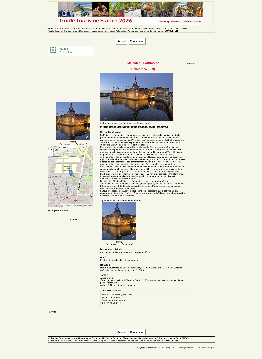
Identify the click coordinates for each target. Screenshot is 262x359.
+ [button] (51, 149)
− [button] (51, 153)
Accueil (121, 41)
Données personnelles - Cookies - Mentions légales (196, 347)
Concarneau (137, 41)
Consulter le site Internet (113, 300)
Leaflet (66, 205)
